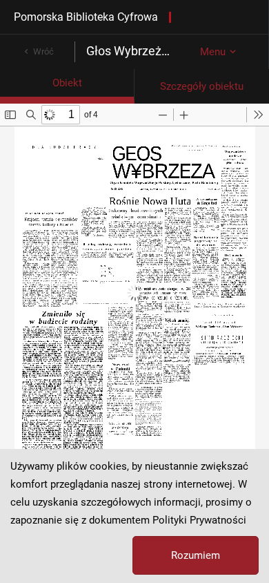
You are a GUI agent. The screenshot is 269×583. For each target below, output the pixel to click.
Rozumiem (195, 555)
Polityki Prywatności (199, 520)
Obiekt (67, 83)
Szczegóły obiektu (201, 86)
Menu (213, 52)
